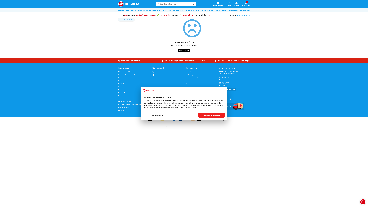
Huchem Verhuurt (243, 15)
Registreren (155, 72)
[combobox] (176, 4)
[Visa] (163, 120)
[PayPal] (193, 120)
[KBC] (181, 120)
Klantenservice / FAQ (124, 72)
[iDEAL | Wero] (145, 120)
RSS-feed (121, 110)
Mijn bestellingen (157, 75)
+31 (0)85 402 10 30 (225, 77)
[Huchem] (130, 4)
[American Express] (175, 120)
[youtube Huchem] (230, 99)
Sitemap (120, 90)
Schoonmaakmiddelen (192, 78)
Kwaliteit (121, 84)
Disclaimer (121, 78)
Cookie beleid (122, 93)
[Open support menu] (363, 202)
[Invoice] (223, 120)
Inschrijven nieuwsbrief (227, 89)
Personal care (189, 72)
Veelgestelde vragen (124, 102)
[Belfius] (169, 120)
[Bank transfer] (187, 120)
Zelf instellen (156, 115)
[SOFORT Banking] (205, 120)
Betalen (120, 81)
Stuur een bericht (225, 80)
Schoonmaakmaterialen (192, 81)
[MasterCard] (151, 120)
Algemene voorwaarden (125, 99)
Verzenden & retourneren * (126, 75)
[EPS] (218, 120)
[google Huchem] (227, 99)
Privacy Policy (122, 96)
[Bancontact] (157, 120)
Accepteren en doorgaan (211, 115)
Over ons (121, 87)
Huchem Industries (124, 107)
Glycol (187, 84)
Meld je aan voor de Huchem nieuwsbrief (130, 105)
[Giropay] (212, 120)
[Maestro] (199, 120)
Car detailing (189, 75)
